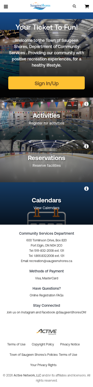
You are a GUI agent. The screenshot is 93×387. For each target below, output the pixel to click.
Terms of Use (68, 355)
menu (6, 6)
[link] (86, 103)
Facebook (48, 312)
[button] (74, 6)
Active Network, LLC (28, 375)
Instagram (28, 312)
